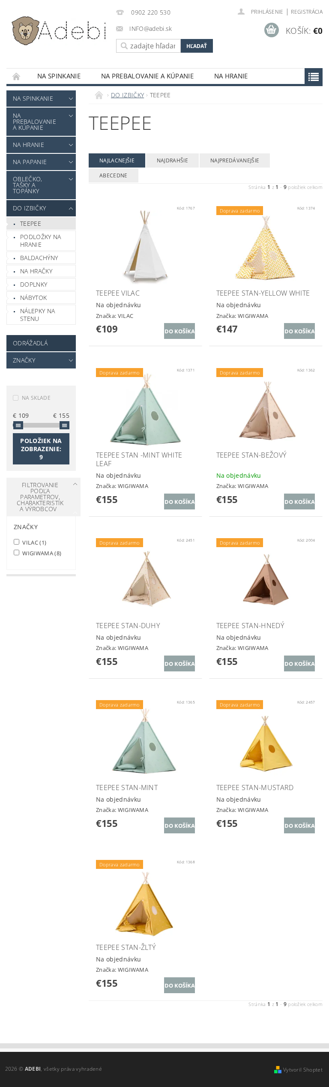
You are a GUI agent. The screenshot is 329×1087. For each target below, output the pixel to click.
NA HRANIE (231, 76)
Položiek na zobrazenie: (41, 449)
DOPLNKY (33, 284)
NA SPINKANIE (59, 76)
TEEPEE (30, 223)
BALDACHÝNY (39, 258)
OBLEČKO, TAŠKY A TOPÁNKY (27, 185)
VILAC (33, 542)
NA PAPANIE (30, 162)
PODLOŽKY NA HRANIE (40, 241)
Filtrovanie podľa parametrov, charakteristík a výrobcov (40, 497)
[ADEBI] (59, 30)
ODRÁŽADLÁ (30, 343)
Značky (24, 360)
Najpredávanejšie (234, 160)
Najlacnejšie (117, 160)
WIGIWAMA (41, 553)
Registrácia (307, 11)
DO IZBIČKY (29, 208)
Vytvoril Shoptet (303, 1069)
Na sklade (36, 397)
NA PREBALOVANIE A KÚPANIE (147, 76)
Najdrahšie (172, 160)
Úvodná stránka (16, 76)
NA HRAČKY (36, 271)
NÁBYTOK (33, 297)
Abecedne (113, 175)
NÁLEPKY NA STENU (37, 315)
